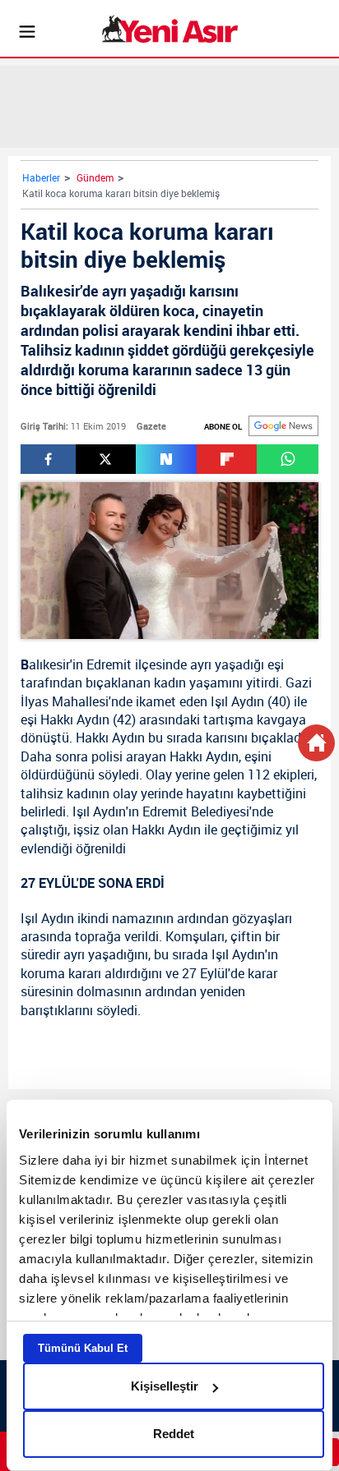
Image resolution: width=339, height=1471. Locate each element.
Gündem (95, 177)
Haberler (41, 177)
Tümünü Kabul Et (83, 1348)
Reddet (173, 1434)
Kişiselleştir (164, 1386)
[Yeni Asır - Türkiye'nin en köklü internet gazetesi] (170, 29)
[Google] (283, 426)
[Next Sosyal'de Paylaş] (166, 459)
